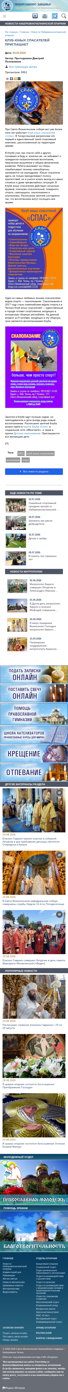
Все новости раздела (35, 471)
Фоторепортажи (11, 1288)
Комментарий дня (12, 1272)
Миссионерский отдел (47, 1302)
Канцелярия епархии (47, 1264)
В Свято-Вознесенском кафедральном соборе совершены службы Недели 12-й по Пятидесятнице (33, 902)
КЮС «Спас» (43, 1315)
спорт (25, 460)
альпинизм (13, 460)
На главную (11, 32)
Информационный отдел (49, 1322)
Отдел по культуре (45, 1282)
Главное (24, 32)
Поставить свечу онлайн (15, 1336)
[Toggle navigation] (4, 16)
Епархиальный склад (47, 1305)
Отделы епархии (46, 1258)
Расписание (44, 1333)
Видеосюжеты (10, 1292)
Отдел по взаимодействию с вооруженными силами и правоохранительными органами (50, 1289)
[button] (63, 16)
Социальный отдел (46, 1267)
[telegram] (54, 16)
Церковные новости (13, 1285)
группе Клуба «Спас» (36, 426)
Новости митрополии (14, 1282)
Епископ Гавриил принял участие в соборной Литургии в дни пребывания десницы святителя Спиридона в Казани (31, 841)
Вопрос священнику (49, 1338)
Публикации (9, 1275)
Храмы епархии (46, 1327)
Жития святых (10, 1278)
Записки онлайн (13, 1327)
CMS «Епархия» (49, 1357)
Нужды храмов (10, 1340)
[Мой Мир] (19, 77)
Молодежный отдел (46, 1318)
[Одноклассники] (15, 77)
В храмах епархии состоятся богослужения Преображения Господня (28, 1086)
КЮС (21, 453)
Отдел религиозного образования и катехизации (50, 1271)
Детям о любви (38, 538)
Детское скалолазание (27, 433)
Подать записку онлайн (15, 1333)
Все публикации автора (23, 66)
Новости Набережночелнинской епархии (15, 1266)
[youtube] (44, 16)
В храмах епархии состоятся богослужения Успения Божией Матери (34, 1145)
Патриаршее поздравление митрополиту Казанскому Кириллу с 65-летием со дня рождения (45, 649)
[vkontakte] (35, 16)
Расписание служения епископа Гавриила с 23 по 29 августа (32, 1026)
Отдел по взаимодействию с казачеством (50, 1277)
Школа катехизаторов (47, 1312)
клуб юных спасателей (40, 453)
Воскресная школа (45, 1309)
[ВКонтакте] (11, 77)
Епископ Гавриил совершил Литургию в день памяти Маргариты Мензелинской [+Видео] (34, 962)
